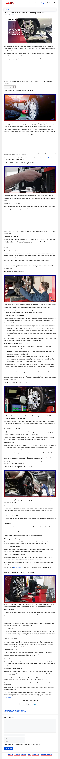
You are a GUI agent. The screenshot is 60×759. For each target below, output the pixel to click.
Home (31, 3)
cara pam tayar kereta (18, 567)
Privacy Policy (35, 754)
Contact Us (17, 754)
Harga (43, 3)
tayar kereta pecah (44, 157)
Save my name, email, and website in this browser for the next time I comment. (22, 744)
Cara (37, 3)
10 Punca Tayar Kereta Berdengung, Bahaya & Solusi (15, 710)
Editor (49, 3)
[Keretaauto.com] (10, 3)
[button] (54, 3)
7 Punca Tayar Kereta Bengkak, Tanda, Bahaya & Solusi (15, 711)
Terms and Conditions (46, 754)
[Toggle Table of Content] (14, 87)
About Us (10, 754)
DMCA (29, 754)
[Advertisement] (30, 72)
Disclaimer (23, 754)
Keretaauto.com (7, 697)
